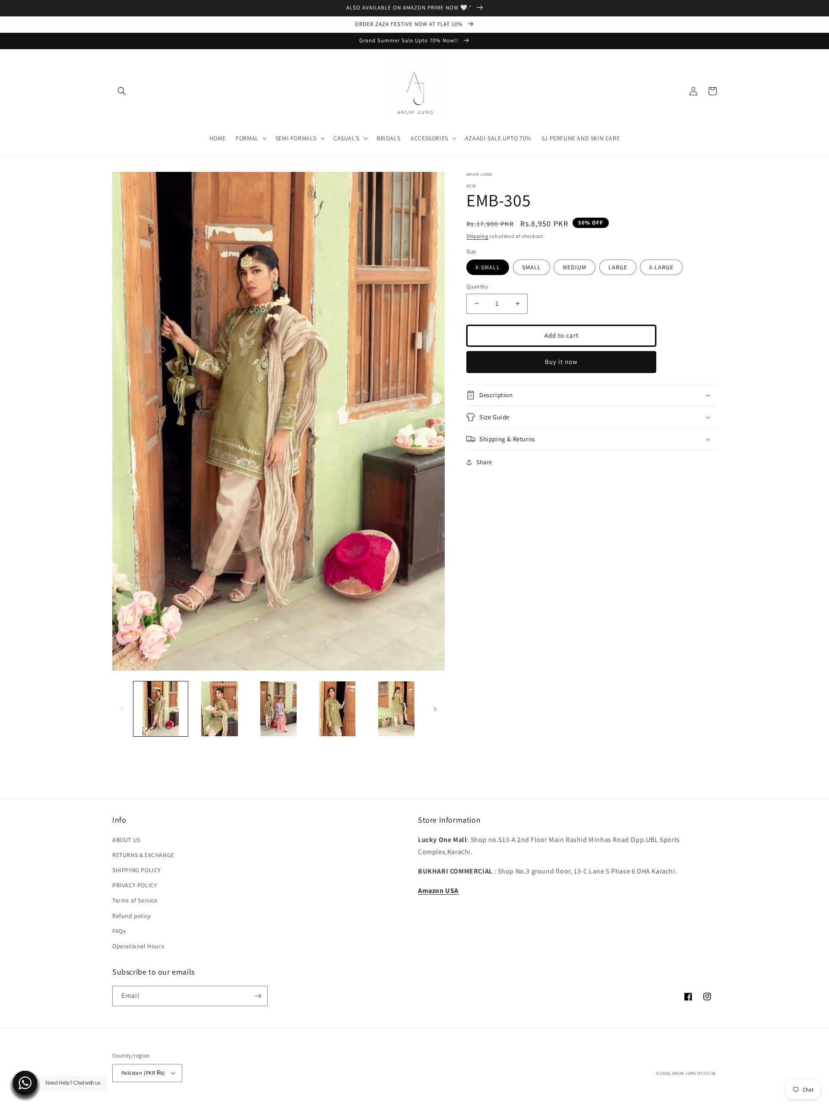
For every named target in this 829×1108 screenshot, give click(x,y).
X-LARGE (661, 267)
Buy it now (561, 362)
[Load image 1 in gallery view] (160, 708)
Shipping (477, 236)
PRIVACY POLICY (134, 885)
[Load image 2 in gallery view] (219, 708)
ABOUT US (126, 840)
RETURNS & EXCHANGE (143, 855)
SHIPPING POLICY (136, 870)
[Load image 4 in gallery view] (337, 708)
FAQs (119, 931)
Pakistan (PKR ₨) (143, 1072)
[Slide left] (121, 709)
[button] (121, 91)
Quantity (477, 286)
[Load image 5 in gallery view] (396, 708)
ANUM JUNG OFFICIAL (694, 1073)
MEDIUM (574, 267)
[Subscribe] (257, 996)
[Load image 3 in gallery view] (278, 708)
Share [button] (484, 462)
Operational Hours (138, 946)
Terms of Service (135, 900)
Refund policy (131, 916)
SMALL (531, 267)
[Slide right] (435, 709)
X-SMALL (487, 267)
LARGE (617, 267)
